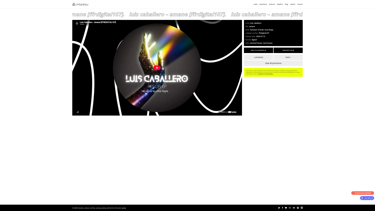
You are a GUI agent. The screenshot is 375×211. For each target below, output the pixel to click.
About (87, 208)
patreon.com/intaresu (266, 74)
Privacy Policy (101, 208)
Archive (92, 208)
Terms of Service (115, 208)
